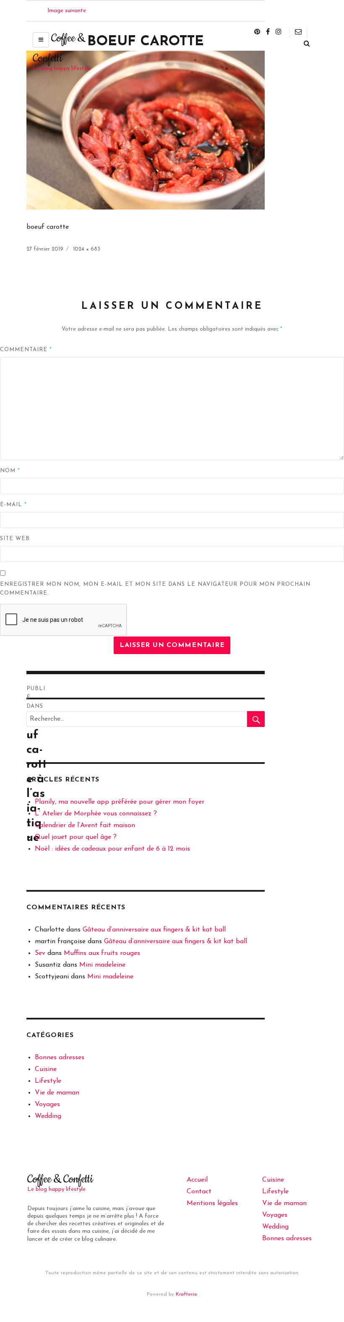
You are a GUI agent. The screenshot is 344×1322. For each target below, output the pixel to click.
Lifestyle (48, 1081)
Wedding (48, 1116)
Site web (15, 538)
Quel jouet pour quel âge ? (76, 837)
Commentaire (26, 349)
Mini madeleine (102, 965)
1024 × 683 (86, 249)
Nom (10, 470)
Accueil (197, 1180)
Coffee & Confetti (60, 1179)
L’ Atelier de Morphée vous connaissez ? (96, 813)
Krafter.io (186, 1294)
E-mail (13, 504)
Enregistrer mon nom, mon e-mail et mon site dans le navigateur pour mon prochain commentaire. (155, 589)
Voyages (47, 1104)
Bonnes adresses (59, 1057)
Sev (40, 953)
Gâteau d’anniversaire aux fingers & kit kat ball (154, 929)
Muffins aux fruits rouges (102, 953)
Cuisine (46, 1069)
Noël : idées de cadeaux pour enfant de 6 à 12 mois (112, 849)
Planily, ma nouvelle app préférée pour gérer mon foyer (119, 802)
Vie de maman (57, 1092)
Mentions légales (212, 1203)
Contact (199, 1191)
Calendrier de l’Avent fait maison (85, 825)
